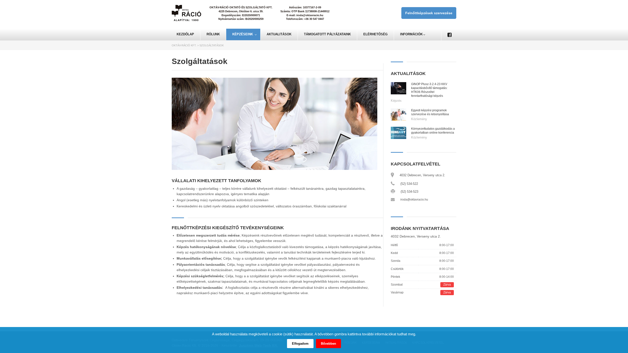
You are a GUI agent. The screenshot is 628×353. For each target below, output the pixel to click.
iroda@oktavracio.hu (414, 199)
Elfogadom (300, 343)
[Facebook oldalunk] (449, 34)
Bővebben (328, 343)
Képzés (396, 100)
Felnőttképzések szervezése (428, 13)
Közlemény (419, 119)
